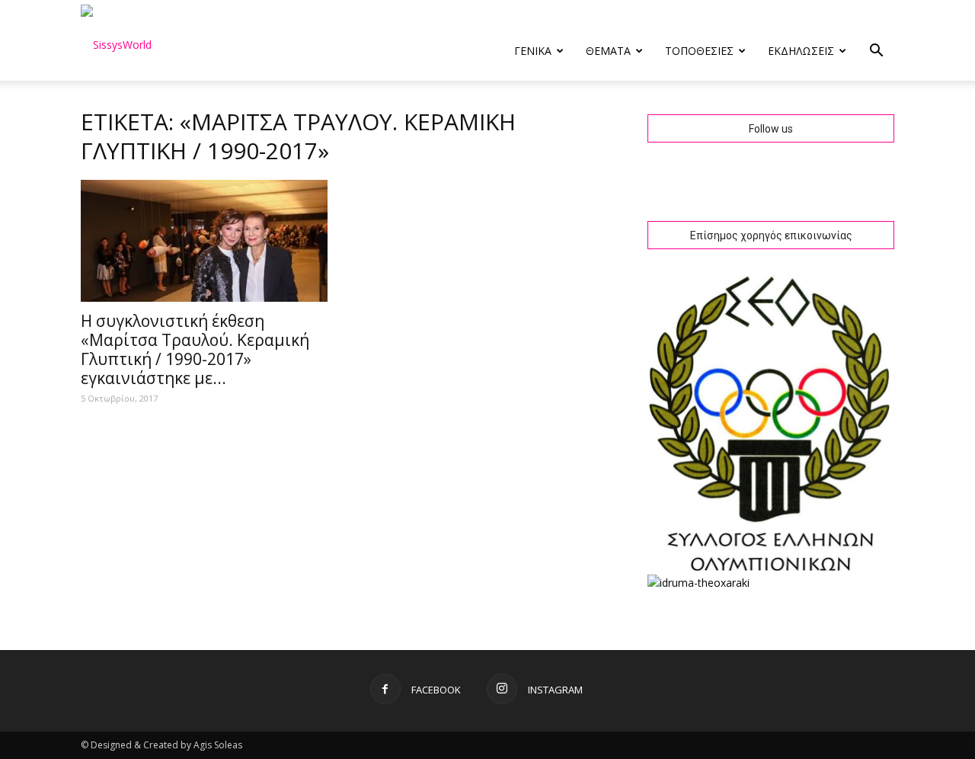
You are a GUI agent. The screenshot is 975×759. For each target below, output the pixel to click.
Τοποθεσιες (699, 50)
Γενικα (532, 50)
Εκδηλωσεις (801, 50)
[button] (876, 52)
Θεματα (608, 50)
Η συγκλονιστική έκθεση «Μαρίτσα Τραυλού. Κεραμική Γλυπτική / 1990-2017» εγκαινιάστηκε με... (195, 349)
